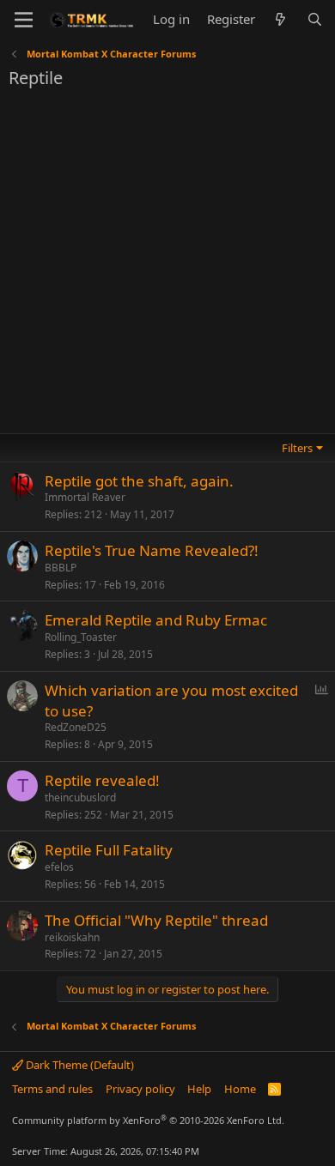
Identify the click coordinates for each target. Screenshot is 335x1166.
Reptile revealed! (102, 780)
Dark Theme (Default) (78, 1064)
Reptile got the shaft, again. (139, 481)
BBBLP (60, 567)
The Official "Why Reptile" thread (156, 920)
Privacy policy (140, 1089)
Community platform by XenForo (148, 1120)
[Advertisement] (167, 266)
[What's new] (280, 19)
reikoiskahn (72, 937)
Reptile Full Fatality (109, 850)
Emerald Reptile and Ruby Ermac (156, 620)
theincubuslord (80, 797)
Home (240, 1089)
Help (199, 1089)
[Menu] (23, 20)
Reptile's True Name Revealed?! (152, 550)
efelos (59, 867)
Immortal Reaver (85, 497)
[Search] (315, 19)
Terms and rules (52, 1089)
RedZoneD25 (76, 727)
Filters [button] (297, 448)
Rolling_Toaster (81, 637)
